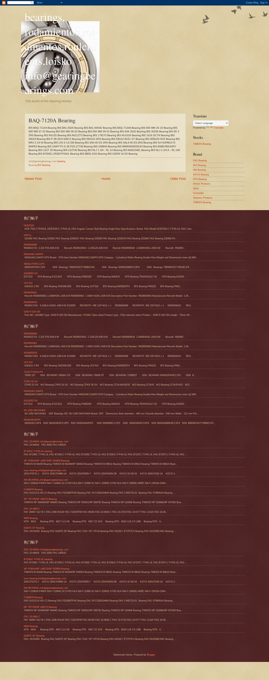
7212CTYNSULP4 (33, 372)
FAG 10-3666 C (32, 508)
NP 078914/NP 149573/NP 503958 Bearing (46, 460)
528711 (27, 235)
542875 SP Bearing (34, 527)
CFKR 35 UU (31, 381)
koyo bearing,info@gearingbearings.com (45, 470)
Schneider (198, 193)
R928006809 (30, 244)
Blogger (151, 654)
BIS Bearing (43, 165)
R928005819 (30, 302)
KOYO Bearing (201, 174)
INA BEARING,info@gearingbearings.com (46, 479)
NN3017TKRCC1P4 (34, 264)
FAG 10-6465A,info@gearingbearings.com (46, 441)
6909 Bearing (31, 518)
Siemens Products (203, 197)
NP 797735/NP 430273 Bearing (40, 499)
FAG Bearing (200, 160)
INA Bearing (199, 169)
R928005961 (30, 292)
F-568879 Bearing (33, 489)
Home (106, 179)
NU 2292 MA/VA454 (34, 410)
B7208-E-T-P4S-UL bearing (38, 451)
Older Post (178, 179)
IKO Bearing (199, 165)
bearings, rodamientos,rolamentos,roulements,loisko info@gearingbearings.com (60, 53)
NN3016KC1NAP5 (33, 254)
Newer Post (33, 179)
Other (196, 188)
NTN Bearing (200, 179)
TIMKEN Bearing (202, 144)
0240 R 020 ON (32, 311)
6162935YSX (31, 273)
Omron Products (201, 183)
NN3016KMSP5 (32, 419)
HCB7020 (29, 225)
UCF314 (28, 283)
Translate (218, 127)
